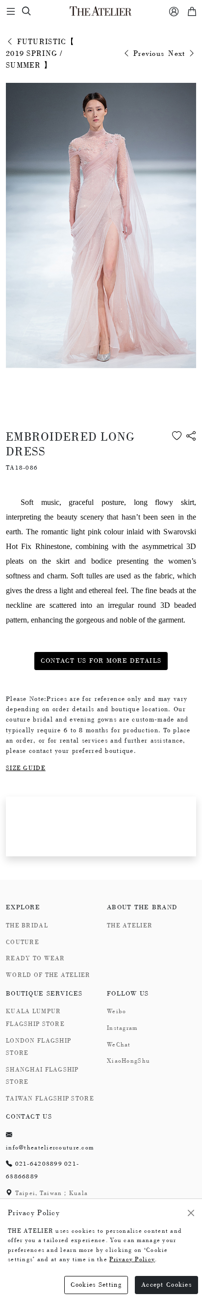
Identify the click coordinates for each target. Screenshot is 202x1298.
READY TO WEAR (35, 958)
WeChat (119, 1044)
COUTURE (22, 942)
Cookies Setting (96, 1284)
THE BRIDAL (27, 925)
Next (177, 53)
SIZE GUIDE (26, 768)
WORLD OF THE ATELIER (48, 975)
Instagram (122, 1027)
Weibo (116, 1011)
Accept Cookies (166, 1284)
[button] (191, 451)
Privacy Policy (132, 1259)
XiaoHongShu (128, 1060)
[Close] (191, 1213)
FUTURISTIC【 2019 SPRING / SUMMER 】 (40, 53)
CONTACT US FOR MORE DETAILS (101, 660)
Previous (148, 53)
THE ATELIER (129, 925)
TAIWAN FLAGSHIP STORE (50, 1098)
